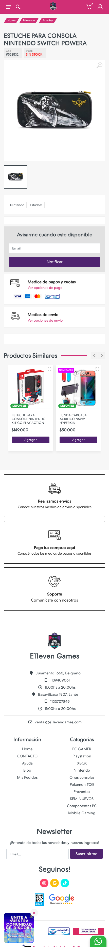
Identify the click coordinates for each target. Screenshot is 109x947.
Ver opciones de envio (45, 320)
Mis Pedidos (27, 777)
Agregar (30, 440)
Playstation (81, 756)
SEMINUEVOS (82, 799)
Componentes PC (82, 806)
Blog (27, 770)
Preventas (82, 792)
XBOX (82, 763)
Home (11, 20)
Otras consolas (81, 777)
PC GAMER (81, 749)
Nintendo (29, 20)
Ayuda (27, 763)
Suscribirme (86, 853)
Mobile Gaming (81, 813)
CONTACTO (27, 756)
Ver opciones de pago (45, 288)
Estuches (48, 20)
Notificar (55, 261)
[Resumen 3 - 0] (49, 369)
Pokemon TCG (82, 785)
